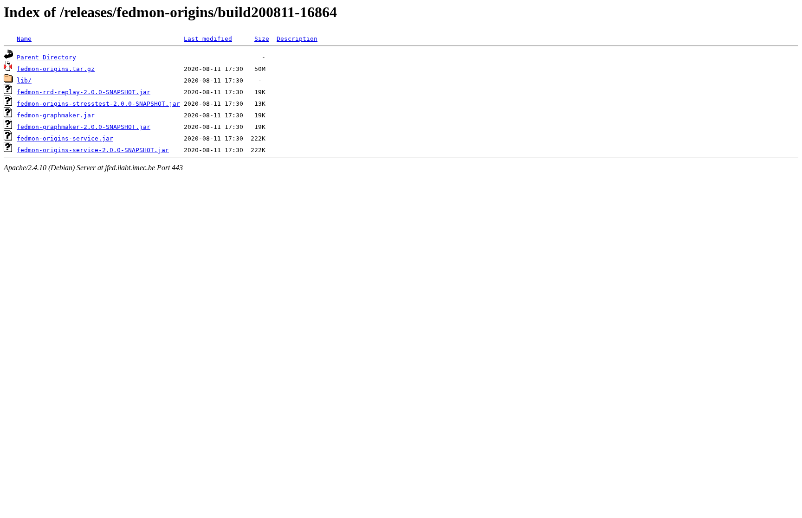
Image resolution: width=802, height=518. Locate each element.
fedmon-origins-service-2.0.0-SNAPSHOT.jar (93, 150)
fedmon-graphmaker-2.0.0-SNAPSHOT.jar (83, 126)
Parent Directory (46, 57)
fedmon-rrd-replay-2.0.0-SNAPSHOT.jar (83, 92)
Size (261, 38)
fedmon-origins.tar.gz (56, 68)
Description (297, 38)
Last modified (208, 38)
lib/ (24, 80)
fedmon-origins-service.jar (65, 138)
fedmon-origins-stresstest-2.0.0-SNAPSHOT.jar (98, 103)
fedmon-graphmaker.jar (56, 115)
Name (24, 38)
